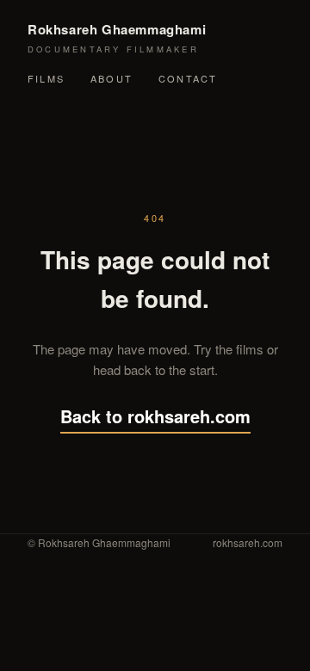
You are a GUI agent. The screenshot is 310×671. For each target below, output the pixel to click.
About (111, 78)
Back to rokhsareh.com (155, 415)
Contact (187, 78)
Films (46, 78)
